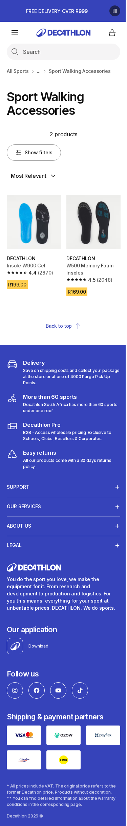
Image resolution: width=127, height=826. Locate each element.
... (39, 71)
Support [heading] (18, 484)
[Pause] (114, 10)
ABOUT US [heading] (19, 523)
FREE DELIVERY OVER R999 (57, 11)
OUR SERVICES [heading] (24, 504)
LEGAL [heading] (14, 543)
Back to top (59, 326)
